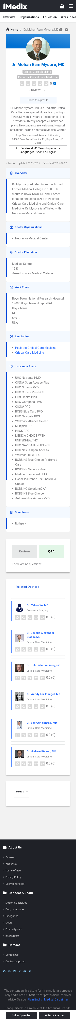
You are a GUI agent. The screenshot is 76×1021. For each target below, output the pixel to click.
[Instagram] (9, 971)
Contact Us (11, 954)
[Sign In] (62, 6)
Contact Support (15, 961)
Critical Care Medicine (37, 71)
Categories (11, 915)
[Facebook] (4, 971)
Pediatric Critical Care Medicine (38, 77)
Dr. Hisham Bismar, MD (41, 751)
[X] (19, 971)
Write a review (54, 1015)
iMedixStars (12, 935)
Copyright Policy (14, 883)
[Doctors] (15, 6)
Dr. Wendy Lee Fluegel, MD (43, 694)
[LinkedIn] (14, 971)
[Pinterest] (29, 971)
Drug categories (14, 909)
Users (8, 922)
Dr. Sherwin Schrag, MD (42, 722)
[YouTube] (24, 971)
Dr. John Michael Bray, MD (44, 665)
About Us (11, 863)
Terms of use (13, 870)
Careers (9, 857)
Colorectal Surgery (37, 610)
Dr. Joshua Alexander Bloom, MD (40, 634)
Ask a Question (21, 1015)
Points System (13, 929)
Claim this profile (38, 100)
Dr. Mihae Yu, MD (37, 605)
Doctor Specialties (16, 902)
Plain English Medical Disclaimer (48, 999)
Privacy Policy (13, 877)
